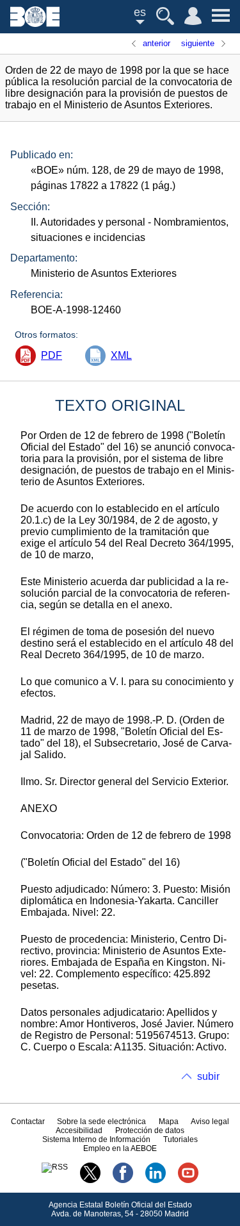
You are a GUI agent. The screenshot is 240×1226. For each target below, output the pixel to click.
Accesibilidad (79, 1130)
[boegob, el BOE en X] (90, 1180)
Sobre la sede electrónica (101, 1121)
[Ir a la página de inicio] (35, 23)
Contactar (28, 1121)
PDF (51, 355)
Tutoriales (180, 1139)
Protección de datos (149, 1130)
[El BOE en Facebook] (123, 1180)
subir (208, 1076)
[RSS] (55, 1167)
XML (121, 355)
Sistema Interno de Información (96, 1139)
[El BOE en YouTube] (188, 1180)
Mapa (169, 1121)
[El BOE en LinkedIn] (155, 1180)
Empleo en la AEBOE (120, 1148)
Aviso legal (210, 1121)
